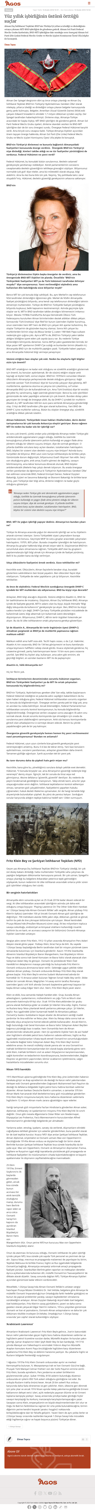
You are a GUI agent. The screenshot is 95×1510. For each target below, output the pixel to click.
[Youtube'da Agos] (50, 1493)
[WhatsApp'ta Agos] (54, 1493)
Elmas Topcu (23, 1439)
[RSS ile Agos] (59, 1493)
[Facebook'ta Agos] (35, 1493)
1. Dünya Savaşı (15, 1427)
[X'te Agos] (45, 1493)
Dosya (9, 10)
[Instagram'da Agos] (40, 1493)
